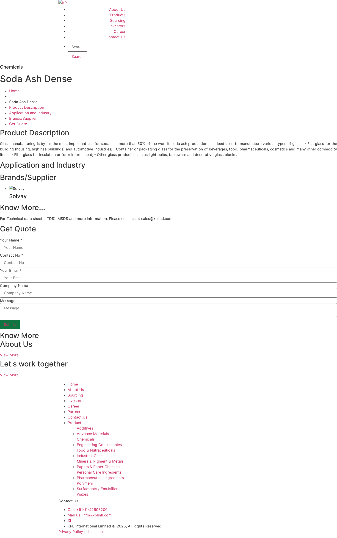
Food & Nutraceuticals (96, 450)
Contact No (11, 255)
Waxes (82, 494)
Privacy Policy (70, 531)
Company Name (14, 285)
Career (119, 31)
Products (117, 15)
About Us (117, 9)
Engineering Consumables (99, 444)
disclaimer (95, 531)
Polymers (85, 483)
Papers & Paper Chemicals (99, 466)
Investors (117, 26)
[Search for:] (77, 47)
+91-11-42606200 (88, 509)
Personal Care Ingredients (99, 472)
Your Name (11, 240)
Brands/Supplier (23, 118)
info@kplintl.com (90, 515)
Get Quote (18, 124)
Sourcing (117, 20)
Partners (75, 411)
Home (14, 91)
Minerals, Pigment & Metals (100, 461)
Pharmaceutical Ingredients (100, 477)
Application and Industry (30, 113)
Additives (85, 428)
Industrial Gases (90, 455)
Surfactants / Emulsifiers (98, 488)
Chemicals (86, 439)
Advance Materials (93, 433)
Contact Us (115, 37)
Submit (10, 324)
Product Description (26, 107)
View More (9, 355)
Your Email (11, 270)
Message (7, 300)
